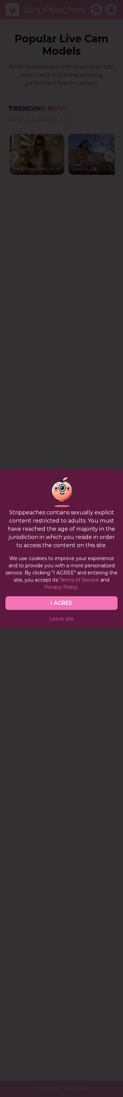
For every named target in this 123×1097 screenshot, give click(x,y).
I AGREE (61, 603)
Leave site (61, 619)
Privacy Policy (61, 587)
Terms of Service (79, 580)
